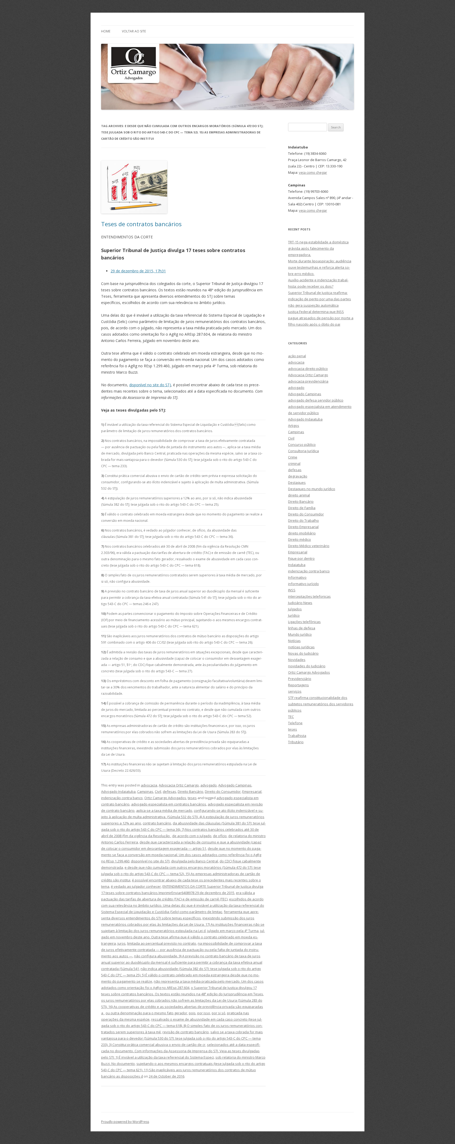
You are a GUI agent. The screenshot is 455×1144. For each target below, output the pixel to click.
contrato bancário (157, 823)
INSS (291, 590)
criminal (294, 463)
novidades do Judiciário (306, 666)
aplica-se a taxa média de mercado (164, 810)
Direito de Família (301, 507)
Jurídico (294, 615)
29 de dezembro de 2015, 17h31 (138, 270)
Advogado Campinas (234, 785)
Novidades (296, 659)
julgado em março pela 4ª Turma (233, 930)
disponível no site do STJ (150, 384)
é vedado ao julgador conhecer (136, 886)
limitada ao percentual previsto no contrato (161, 943)
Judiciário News (300, 602)
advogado (208, 785)
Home (105, 31)
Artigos (293, 425)
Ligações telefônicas (304, 621)
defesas (169, 791)
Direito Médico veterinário (308, 545)
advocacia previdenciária (308, 381)
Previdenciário (299, 678)
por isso (203, 1013)
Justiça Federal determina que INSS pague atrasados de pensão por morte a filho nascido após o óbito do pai (320, 318)
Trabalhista (297, 735)
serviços (294, 691)
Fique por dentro (301, 558)
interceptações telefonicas (309, 596)
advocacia (149, 785)
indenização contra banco (122, 797)
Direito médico (299, 539)
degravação (297, 476)
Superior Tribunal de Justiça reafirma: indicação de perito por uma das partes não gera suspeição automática (319, 299)
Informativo (297, 577)
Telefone (295, 723)
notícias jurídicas (301, 647)
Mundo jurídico (300, 634)
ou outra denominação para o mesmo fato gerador (146, 1013)
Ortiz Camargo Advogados (165, 797)
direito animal (299, 495)
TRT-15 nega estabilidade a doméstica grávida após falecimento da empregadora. (318, 248)
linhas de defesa (301, 628)
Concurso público (302, 444)
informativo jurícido (303, 583)
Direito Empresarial (303, 526)
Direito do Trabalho (303, 520)
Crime (292, 457)
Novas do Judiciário (303, 653)
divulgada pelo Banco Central (194, 861)
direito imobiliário (302, 533)
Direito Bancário (190, 791)
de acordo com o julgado (191, 835)
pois (192, 1013)
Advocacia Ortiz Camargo (179, 785)
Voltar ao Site (134, 31)
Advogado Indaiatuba (118, 791)
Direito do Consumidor (223, 791)
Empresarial (251, 791)
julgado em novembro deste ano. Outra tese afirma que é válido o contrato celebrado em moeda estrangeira (183, 937)
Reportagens (298, 685)
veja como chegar (313, 172)
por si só (218, 1013)
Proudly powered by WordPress (125, 1121)
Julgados (295, 609)
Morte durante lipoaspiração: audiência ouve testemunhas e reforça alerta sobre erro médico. (319, 267)
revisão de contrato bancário (185, 1032)
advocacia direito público (308, 368)
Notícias (294, 640)
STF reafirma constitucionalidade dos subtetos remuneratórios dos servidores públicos (320, 704)
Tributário (296, 742)
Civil (158, 791)
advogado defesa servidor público (315, 400)
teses (192, 797)
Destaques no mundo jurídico (311, 488)
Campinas (145, 791)
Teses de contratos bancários (141, 224)
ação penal (297, 356)
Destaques (297, 482)
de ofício (220, 835)
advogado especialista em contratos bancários (168, 804)
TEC (291, 716)
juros (121, 943)
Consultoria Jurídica (303, 450)
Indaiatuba (296, 564)
